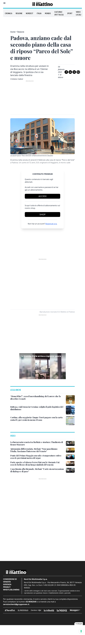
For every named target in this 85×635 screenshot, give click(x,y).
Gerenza (7, 584)
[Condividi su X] (74, 72)
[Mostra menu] (4, 3)
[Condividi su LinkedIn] (70, 72)
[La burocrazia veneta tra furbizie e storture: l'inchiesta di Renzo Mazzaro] (70, 443)
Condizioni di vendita (10, 580)
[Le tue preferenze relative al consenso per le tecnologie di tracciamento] (81, 631)
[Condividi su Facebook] (66, 72)
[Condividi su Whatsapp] (78, 72)
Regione (19, 13)
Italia (39, 13)
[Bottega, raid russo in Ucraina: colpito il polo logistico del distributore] (70, 410)
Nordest (29, 13)
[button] (42, 366)
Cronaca (8, 13)
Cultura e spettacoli (59, 13)
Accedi (42, 196)
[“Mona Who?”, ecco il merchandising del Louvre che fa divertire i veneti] (70, 399)
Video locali (78, 13)
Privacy (7, 587)
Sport (69, 13)
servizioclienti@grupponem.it (16, 604)
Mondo (48, 13)
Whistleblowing (11, 589)
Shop (42, 214)
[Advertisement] (42, 22)
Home (12, 31)
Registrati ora (51, 224)
